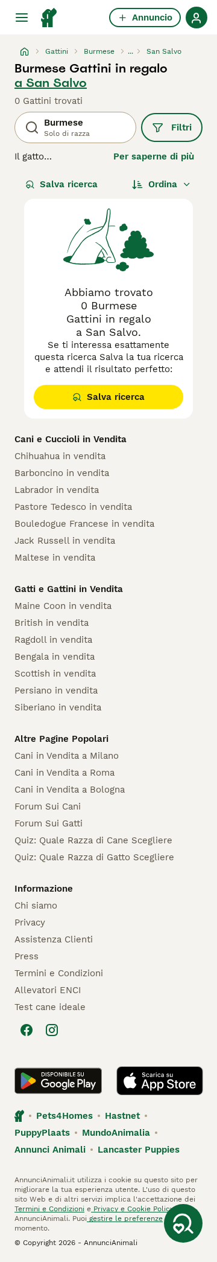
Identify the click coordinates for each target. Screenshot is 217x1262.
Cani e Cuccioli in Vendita (70, 439)
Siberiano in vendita (57, 707)
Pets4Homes (64, 1115)
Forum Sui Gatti (48, 823)
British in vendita (51, 622)
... (130, 51)
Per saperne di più (153, 156)
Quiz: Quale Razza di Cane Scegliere (93, 840)
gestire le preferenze (125, 1218)
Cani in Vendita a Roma (64, 772)
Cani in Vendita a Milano (66, 755)
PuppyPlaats (42, 1132)
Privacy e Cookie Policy (132, 1209)
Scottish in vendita (55, 673)
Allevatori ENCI (47, 990)
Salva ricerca (69, 184)
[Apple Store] (160, 1080)
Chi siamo (35, 905)
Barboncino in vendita (61, 473)
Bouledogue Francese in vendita (84, 523)
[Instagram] (52, 1030)
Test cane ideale (50, 1007)
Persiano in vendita (56, 690)
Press (26, 956)
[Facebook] (26, 1030)
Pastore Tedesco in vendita (73, 506)
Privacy (29, 922)
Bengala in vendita (54, 656)
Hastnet (122, 1115)
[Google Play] (58, 1080)
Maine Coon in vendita (63, 605)
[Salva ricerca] (183, 1223)
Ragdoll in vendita (53, 639)
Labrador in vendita (56, 490)
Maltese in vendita (54, 557)
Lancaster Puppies (139, 1149)
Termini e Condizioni (58, 973)
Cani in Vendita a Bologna (69, 789)
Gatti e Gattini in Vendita (68, 589)
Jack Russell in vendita (64, 540)
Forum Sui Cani (47, 806)
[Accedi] (196, 17)
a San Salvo (50, 83)
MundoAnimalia (116, 1132)
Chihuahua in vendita (59, 456)
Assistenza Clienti (53, 939)
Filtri (181, 127)
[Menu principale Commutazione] (22, 17)
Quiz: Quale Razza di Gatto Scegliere (94, 857)
